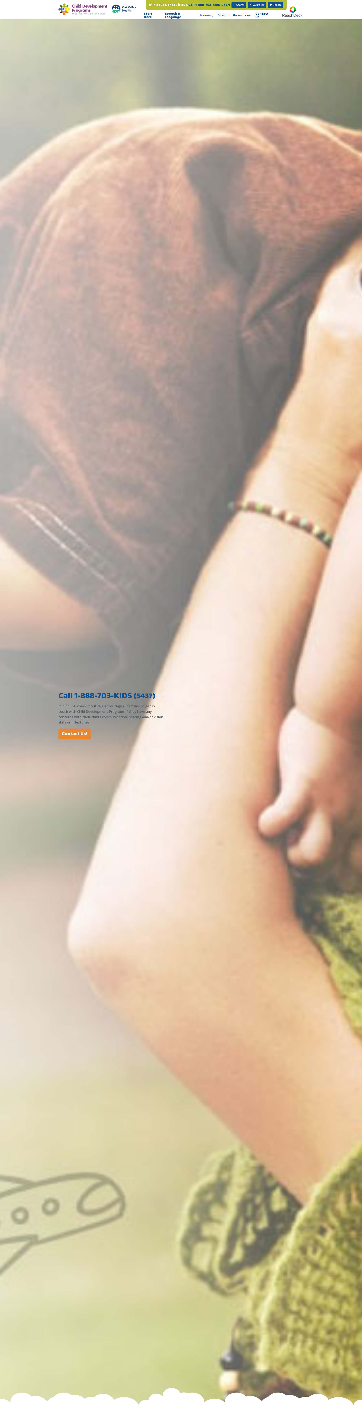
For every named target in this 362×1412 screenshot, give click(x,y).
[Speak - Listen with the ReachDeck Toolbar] (293, 15)
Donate (277, 5)
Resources (242, 15)
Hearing (206, 15)
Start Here (148, 15)
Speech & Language (173, 15)
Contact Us (262, 15)
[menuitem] (152, 15)
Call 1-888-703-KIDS (209, 5)
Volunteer (258, 5)
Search (240, 5)
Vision (223, 15)
